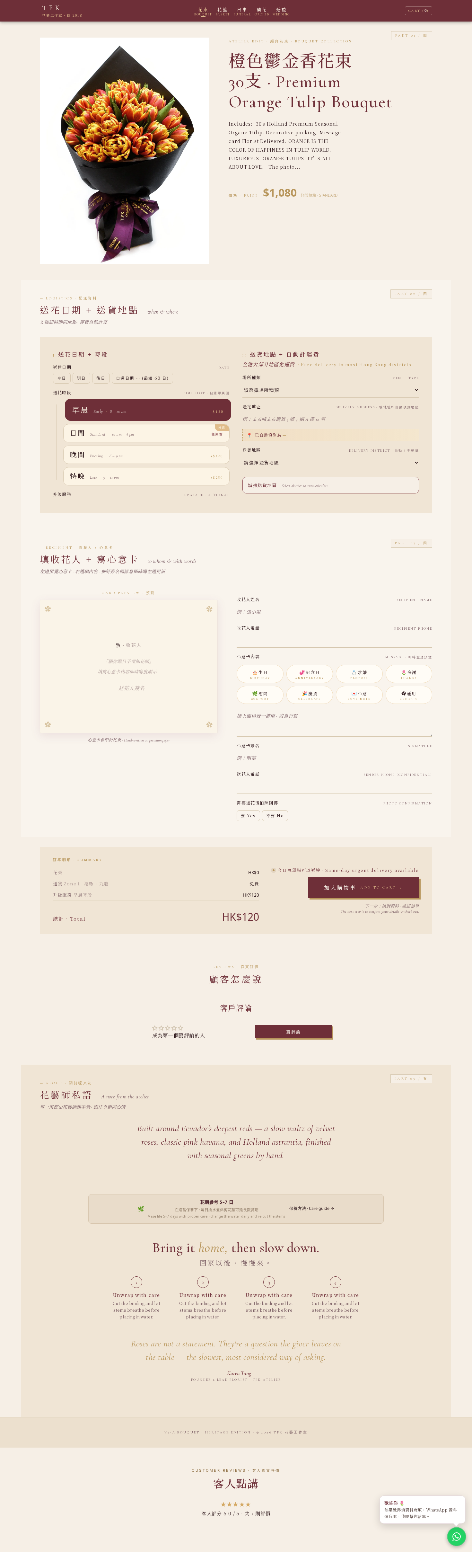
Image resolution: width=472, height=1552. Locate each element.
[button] (148, 410)
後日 (101, 378)
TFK (62, 11)
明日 (81, 378)
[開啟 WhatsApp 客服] (457, 1537)
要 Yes (248, 816)
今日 (61, 378)
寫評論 (293, 1032)
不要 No (275, 816)
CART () (418, 11)
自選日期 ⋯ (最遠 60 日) (142, 378)
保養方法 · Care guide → (311, 1208)
